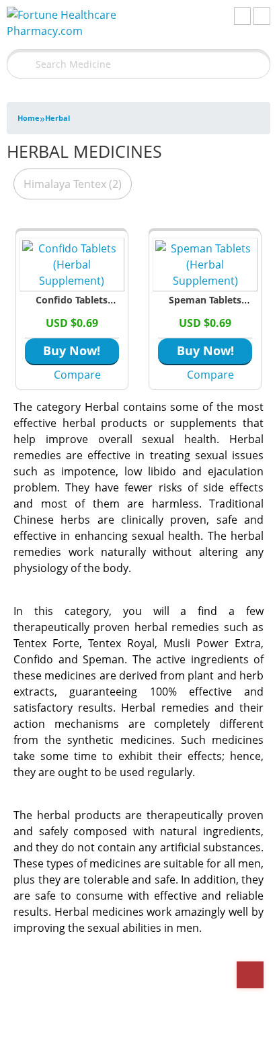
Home (28, 118)
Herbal (57, 118)
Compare (77, 374)
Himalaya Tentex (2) (73, 184)
